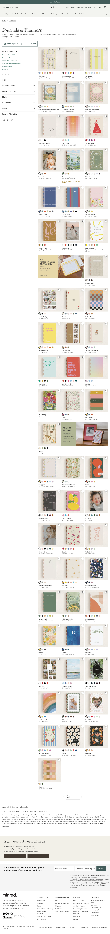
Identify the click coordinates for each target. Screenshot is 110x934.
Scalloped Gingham (68, 109)
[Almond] (42, 381)
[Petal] (86, 211)
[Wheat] (39, 784)
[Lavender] (73, 106)
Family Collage (43, 317)
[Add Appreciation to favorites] (106, 221)
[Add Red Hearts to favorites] (82, 290)
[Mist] (99, 716)
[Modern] (86, 313)
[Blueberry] (65, 414)
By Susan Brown (90, 285)
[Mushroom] (68, 414)
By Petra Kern (66, 621)
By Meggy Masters (68, 587)
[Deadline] (45, 211)
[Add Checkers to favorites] (59, 760)
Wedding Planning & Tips (98, 901)
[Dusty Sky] (42, 173)
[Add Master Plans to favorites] (59, 357)
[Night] (47, 448)
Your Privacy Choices (62, 911)
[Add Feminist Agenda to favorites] (59, 323)
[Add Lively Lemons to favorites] (82, 491)
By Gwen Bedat (67, 250)
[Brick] (99, 515)
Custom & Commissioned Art (11, 58)
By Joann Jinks (90, 554)
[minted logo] (55, 7)
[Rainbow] (65, 549)
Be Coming (88, 417)
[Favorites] (100, 7)
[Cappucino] (63, 347)
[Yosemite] (86, 414)
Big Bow (88, 652)
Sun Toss (65, 585)
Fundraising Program (80, 909)
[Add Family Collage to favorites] (59, 290)
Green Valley (66, 177)
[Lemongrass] (39, 481)
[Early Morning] (65, 173)
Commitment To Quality (45, 909)
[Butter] (94, 649)
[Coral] (68, 683)
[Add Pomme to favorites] (106, 457)
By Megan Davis (90, 78)
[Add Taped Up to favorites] (59, 150)
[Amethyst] (89, 582)
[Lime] (65, 140)
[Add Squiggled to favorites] (59, 457)
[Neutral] (92, 313)
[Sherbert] (42, 750)
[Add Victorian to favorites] (106, 150)
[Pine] (68, 245)
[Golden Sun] (63, 582)
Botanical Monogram (45, 585)
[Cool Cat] (45, 716)
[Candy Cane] (47, 683)
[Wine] (50, 515)
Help (56, 900)
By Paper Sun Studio (45, 111)
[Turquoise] (65, 211)
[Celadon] (97, 245)
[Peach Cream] (92, 750)
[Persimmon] (73, 549)
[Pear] (71, 106)
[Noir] (76, 211)
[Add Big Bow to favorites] (106, 625)
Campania (88, 76)
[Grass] (89, 481)
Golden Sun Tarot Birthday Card (48, 109)
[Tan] (39, 106)
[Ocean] (92, 515)
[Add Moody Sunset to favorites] (106, 592)
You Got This (89, 143)
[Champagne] (63, 313)
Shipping (58, 906)
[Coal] (45, 549)
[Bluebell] (89, 140)
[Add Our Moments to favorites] (82, 323)
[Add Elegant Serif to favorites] (59, 592)
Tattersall (65, 720)
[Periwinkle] (71, 211)
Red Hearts (65, 317)
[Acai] (97, 106)
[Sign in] (95, 7)
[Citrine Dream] (42, 716)
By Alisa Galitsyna (67, 352)
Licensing (76, 919)
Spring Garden (90, 214)
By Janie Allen (42, 416)
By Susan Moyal (90, 688)
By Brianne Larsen (67, 111)
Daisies (64, 753)
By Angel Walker (90, 755)
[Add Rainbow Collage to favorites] (59, 693)
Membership (95, 915)
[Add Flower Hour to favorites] (59, 390)
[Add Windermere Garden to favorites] (82, 457)
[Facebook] (4, 913)
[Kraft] (92, 245)
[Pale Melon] (89, 750)
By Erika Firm (42, 352)
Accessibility (84, 927)
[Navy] (97, 616)
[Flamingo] (71, 313)
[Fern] (63, 481)
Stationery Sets (7, 66)
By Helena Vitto (67, 318)
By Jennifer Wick (43, 688)
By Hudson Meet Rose (45, 554)
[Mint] (94, 549)
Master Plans (42, 384)
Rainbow (88, 384)
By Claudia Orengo (44, 78)
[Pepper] (45, 683)
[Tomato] (45, 481)
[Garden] (89, 211)
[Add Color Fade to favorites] (82, 116)
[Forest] (94, 515)
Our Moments (66, 350)
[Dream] (65, 313)
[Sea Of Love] (76, 313)
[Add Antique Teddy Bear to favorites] (106, 323)
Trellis (64, 417)
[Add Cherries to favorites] (82, 525)
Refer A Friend (95, 913)
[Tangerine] (86, 616)
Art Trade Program (79, 906)
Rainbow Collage (43, 720)
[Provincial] (92, 106)
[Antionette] (89, 173)
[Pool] (68, 73)
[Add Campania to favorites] (106, 49)
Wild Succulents (90, 686)
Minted (4, 21)
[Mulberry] (63, 414)
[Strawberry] (45, 245)
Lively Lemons (66, 518)
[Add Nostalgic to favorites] (106, 726)
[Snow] (63, 245)
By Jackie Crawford (44, 755)
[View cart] (105, 7)
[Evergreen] (39, 381)
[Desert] (92, 683)
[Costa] (92, 73)
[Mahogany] (99, 683)
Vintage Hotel (66, 76)
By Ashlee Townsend (92, 587)
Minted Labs (41, 919)
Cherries (64, 552)
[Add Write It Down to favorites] (106, 525)
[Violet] (50, 750)
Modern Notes (42, 552)
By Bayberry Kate (91, 216)
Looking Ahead (67, 686)
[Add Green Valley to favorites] (82, 150)
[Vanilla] (71, 245)
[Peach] (63, 140)
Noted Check (89, 317)
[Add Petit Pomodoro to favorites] (59, 726)
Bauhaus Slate (42, 518)
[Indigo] (94, 683)
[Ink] (42, 616)
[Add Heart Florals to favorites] (106, 693)
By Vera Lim (42, 654)
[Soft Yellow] (76, 582)
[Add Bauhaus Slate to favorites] (59, 491)
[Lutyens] (99, 173)
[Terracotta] (45, 173)
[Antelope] (92, 414)
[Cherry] (68, 515)
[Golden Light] (68, 173)
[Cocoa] (68, 582)
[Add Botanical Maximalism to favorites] (106, 82)
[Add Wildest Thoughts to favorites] (82, 592)
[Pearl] (42, 140)
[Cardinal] (65, 245)
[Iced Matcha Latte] (47, 211)
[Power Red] (86, 140)
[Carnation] (45, 313)
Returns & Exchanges (62, 903)
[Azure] (65, 683)
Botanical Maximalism (92, 109)
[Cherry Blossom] (68, 106)
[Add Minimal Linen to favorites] (106, 256)
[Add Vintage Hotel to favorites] (82, 49)
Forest (40, 451)
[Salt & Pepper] (89, 245)
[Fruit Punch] (42, 481)
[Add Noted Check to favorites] (106, 290)
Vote (89, 7)
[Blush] (86, 381)
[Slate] (39, 515)
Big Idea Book (66, 384)
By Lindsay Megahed (45, 789)
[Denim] (47, 481)
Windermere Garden (68, 485)
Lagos (64, 652)
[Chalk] (39, 173)
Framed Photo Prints (8, 55)
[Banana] (86, 245)
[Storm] (65, 649)
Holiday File (65, 248)
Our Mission (41, 900)
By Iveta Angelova (44, 520)
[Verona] (45, 73)
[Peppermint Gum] (42, 211)
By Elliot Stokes (90, 145)
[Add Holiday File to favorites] (82, 221)
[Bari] (42, 73)
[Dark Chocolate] (45, 381)
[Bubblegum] (94, 106)
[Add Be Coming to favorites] (106, 390)
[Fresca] (99, 73)
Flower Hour (42, 414)
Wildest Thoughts (67, 619)
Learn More (15, 856)
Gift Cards (58, 909)
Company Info (42, 897)
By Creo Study (90, 111)
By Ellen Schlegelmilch (69, 145)
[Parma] (50, 73)
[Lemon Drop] (68, 381)
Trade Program (70, 7)
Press (39, 906)
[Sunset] (47, 106)
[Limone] (86, 73)
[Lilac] (73, 73)
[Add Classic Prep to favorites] (82, 187)
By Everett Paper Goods (46, 486)
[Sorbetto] (97, 73)
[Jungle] (63, 616)
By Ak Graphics (67, 216)
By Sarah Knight (67, 419)
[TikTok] (9, 913)
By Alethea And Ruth (92, 721)
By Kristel (88, 520)
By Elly (40, 453)
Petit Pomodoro (43, 753)
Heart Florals (89, 720)
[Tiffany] (97, 173)
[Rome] (39, 73)
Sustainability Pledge (44, 916)
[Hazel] (68, 616)
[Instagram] (11, 913)
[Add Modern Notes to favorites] (59, 525)
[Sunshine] (71, 73)
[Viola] (94, 73)
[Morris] (86, 173)
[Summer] (39, 448)
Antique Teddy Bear (91, 350)
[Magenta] (94, 140)
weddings (14, 7)
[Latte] (86, 716)
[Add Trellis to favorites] (82, 390)
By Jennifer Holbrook (69, 755)
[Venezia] (52, 73)
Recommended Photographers (96, 909)
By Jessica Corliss (67, 386)
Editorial (41, 686)
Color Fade (65, 143)
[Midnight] (76, 245)
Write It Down (89, 552)
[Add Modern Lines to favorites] (59, 187)
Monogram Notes (44, 143)
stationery (12, 21)
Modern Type (42, 248)
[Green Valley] (63, 173)
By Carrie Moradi (43, 721)
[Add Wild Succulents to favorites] (106, 659)
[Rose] (42, 347)
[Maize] (52, 347)
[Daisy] (45, 347)
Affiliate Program (79, 900)
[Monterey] (89, 414)
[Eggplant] (97, 683)
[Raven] (63, 73)
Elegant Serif (42, 619)
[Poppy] (86, 106)
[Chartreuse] (89, 549)
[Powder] (50, 481)
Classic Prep (66, 214)
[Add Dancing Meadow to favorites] (106, 558)
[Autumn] (42, 448)
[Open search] (105, 14)
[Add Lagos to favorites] (82, 625)
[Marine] (63, 649)
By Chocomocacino (68, 654)
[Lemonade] (65, 106)
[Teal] (65, 481)
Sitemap (72, 927)
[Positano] (47, 73)
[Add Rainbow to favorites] (106, 357)
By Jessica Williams (44, 178)
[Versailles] (94, 173)
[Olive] (68, 211)
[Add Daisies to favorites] (82, 726)
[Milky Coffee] (50, 211)
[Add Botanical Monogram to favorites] (59, 558)
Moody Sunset (90, 619)
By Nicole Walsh (67, 688)
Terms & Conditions (45, 927)
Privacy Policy (60, 927)
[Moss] (42, 245)
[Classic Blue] (39, 211)
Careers (40, 903)
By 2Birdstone (43, 318)
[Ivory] (39, 140)
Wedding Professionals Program (80, 912)
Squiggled (41, 485)
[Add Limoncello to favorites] (59, 49)
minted (6, 7)
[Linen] (39, 582)
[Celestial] (47, 549)
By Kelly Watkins (67, 554)
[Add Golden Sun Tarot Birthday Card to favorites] (59, 82)
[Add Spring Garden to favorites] (106, 187)
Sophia (40, 652)
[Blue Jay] (63, 211)
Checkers (41, 787)
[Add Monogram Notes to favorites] (59, 116)
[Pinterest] (6, 913)
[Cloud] (86, 515)
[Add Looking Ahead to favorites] (82, 659)
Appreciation (89, 248)
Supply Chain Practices (99, 927)
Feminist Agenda (43, 350)
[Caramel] (73, 211)
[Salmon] (45, 616)
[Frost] (89, 347)
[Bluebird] (86, 582)
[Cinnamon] (92, 280)
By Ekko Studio (67, 721)
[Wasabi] (89, 106)
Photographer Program (81, 903)
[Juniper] (42, 582)
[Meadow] (71, 750)
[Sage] (45, 106)
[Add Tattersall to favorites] (82, 693)
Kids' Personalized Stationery (11, 64)
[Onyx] (45, 140)
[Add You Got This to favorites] (106, 116)
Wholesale (76, 916)
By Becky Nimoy (90, 352)
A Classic (88, 518)
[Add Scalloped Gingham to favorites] (82, 82)
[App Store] (8, 917)
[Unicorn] (39, 716)
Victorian (88, 177)
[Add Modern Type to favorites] (59, 221)
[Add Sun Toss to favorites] (82, 558)
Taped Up (41, 177)
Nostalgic (88, 753)
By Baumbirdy (90, 318)
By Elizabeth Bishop (68, 486)
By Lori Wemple (43, 145)
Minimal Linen (89, 283)
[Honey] (86, 750)
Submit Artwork (81, 7)
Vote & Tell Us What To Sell (38, 856)
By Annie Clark (90, 486)
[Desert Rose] (71, 582)
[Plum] (73, 716)
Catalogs (94, 905)
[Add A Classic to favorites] (106, 491)
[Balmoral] (92, 173)
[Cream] (42, 515)
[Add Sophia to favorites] (59, 625)
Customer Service (62, 897)
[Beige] (86, 280)
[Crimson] (92, 716)
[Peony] (65, 73)
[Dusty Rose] (68, 313)
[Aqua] (65, 515)
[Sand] (52, 616)
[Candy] (47, 347)
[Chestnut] (71, 716)
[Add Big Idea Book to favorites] (82, 357)
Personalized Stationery (9, 61)
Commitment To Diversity (42, 912)
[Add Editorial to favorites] (59, 659)
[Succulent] (65, 616)
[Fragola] (89, 73)
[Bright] (89, 313)
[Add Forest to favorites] (59, 424)
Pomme (87, 485)
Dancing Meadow (90, 585)
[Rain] (52, 211)
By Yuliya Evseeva (44, 216)
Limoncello (41, 76)
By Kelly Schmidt (43, 587)
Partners (76, 897)
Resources (95, 897)
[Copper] (89, 515)
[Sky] (42, 106)
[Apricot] (50, 347)
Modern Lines (42, 214)
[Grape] (52, 481)
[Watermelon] (76, 381)
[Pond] (63, 106)
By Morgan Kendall (68, 78)
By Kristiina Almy (67, 520)
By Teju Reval (89, 654)
